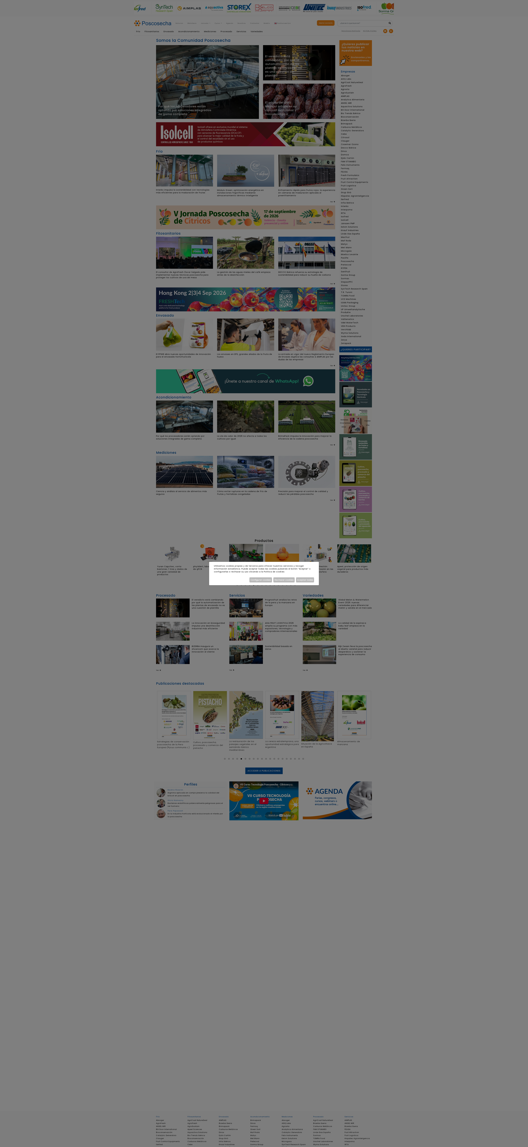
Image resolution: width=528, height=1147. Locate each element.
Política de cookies (274, 571)
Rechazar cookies (284, 579)
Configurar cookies (261, 579)
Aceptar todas (305, 579)
